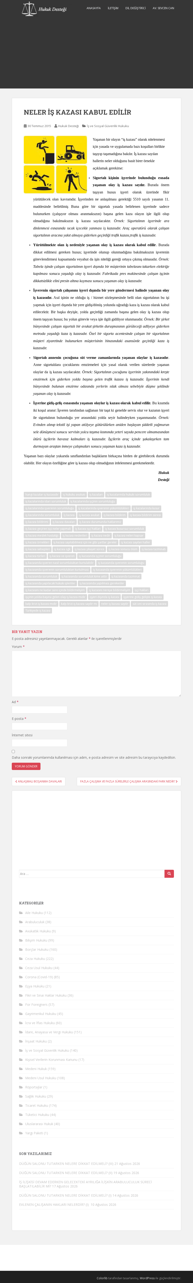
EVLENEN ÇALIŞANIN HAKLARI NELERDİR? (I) (54, 1204)
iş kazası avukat (89, 515)
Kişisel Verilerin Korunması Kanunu (51, 1059)
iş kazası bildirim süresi (145, 515)
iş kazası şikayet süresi (89, 549)
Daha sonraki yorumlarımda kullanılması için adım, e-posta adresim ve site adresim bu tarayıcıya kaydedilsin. (94, 757)
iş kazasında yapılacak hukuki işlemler (50, 583)
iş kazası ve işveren (62, 556)
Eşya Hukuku (34, 986)
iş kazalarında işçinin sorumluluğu (92, 501)
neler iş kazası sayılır (114, 604)
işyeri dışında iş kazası (104, 597)
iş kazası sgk (62, 549)
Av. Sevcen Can (163, 8)
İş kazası (69, 515)
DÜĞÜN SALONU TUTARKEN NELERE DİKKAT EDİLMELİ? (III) (66, 1163)
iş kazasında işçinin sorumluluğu (100, 556)
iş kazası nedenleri (75, 535)
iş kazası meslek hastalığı (41, 535)
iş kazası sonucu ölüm (123, 549)
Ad (15, 702)
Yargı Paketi (34, 1133)
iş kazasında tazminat (125, 576)
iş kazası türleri (35, 556)
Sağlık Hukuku (35, 1096)
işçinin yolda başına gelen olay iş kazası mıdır (55, 597)
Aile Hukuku (34, 912)
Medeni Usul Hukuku (40, 1078)
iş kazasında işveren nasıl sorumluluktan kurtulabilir (59, 563)
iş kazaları (96, 495)
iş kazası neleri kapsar (129, 535)
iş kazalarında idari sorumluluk (45, 501)
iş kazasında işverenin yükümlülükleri (117, 570)
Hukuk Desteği (68, 126)
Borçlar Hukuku (36, 949)
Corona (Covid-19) (39, 977)
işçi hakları (142, 590)
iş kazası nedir (100, 535)
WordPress (147, 1278)
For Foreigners (36, 1004)
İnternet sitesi (22, 735)
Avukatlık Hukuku (38, 931)
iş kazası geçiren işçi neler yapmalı (48, 529)
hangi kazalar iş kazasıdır (42, 495)
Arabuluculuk (34, 922)
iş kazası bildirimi (36, 522)
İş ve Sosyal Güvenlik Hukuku (108, 126)
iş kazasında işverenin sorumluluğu (121, 563)
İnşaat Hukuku (36, 1041)
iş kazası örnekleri (37, 542)
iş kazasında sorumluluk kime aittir (84, 576)
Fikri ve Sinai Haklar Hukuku (46, 995)
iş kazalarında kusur (146, 508)
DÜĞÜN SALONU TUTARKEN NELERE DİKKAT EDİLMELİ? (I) (65, 1195)
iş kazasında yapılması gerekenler (102, 583)
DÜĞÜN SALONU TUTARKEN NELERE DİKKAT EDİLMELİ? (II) (66, 1173)
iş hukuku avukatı (74, 495)
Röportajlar (33, 1087)
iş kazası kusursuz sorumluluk (124, 529)
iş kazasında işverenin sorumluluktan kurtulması (57, 570)
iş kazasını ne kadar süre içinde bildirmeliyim (55, 590)
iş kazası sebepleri (37, 549)
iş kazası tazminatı (154, 549)
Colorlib (102, 1278)
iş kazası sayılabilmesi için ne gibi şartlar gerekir (85, 542)
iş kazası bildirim (115, 515)
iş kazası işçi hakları (88, 529)
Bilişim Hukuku (36, 940)
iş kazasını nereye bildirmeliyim (109, 590)
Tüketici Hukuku (37, 1114)
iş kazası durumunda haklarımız (100, 522)
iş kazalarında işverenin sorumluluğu (49, 508)
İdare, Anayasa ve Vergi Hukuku (49, 1032)
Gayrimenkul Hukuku (40, 1013)
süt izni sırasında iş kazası (149, 604)
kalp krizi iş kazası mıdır (41, 604)
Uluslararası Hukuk (39, 1124)
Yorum (18, 646)
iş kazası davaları (63, 522)
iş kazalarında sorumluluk (42, 515)
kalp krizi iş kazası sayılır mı (79, 604)
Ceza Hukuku (35, 958)
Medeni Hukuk (36, 1068)
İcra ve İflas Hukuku (40, 1023)
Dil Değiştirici (135, 8)
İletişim (113, 8)
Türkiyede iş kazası (37, 611)
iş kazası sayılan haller (135, 542)
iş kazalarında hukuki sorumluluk (128, 495)
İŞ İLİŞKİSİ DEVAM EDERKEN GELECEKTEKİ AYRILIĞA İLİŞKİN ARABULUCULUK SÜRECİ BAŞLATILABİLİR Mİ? (85, 1184)
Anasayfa (94, 8)
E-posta (19, 718)
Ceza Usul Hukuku (38, 968)
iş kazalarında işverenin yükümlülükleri (103, 508)
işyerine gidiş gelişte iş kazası (142, 597)
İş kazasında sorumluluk (41, 576)
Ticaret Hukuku (36, 1105)
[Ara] (169, 874)
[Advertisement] (96, 53)
